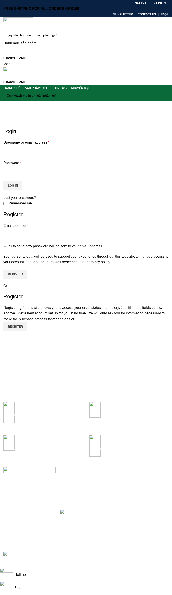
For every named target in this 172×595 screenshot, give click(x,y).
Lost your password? (19, 198)
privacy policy (99, 262)
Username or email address (26, 142)
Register (15, 274)
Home (7, 124)
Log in (13, 185)
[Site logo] (18, 23)
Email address (15, 225)
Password (12, 163)
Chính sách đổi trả (73, 493)
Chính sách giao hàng (75, 486)
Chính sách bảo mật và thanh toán (84, 478)
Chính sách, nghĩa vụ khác (79, 501)
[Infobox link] (43, 415)
